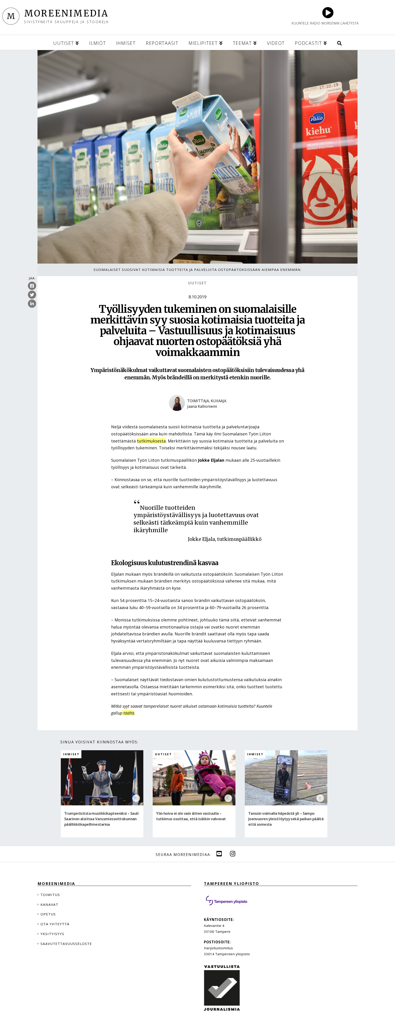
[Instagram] (232, 853)
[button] (339, 42)
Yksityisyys (52, 933)
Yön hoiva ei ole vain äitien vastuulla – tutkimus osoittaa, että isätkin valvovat (191, 816)
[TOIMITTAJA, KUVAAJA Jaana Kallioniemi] (197, 414)
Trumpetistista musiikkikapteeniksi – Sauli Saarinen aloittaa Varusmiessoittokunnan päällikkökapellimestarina (101, 819)
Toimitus (50, 894)
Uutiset (197, 283)
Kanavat (49, 904)
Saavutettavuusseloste (66, 943)
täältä (128, 713)
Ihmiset (71, 754)
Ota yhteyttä (54, 924)
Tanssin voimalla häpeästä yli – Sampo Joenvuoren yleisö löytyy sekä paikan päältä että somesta (286, 819)
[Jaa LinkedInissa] (32, 303)
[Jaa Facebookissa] (32, 286)
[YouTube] (219, 853)
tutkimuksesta (151, 441)
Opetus (48, 914)
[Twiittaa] (32, 295)
